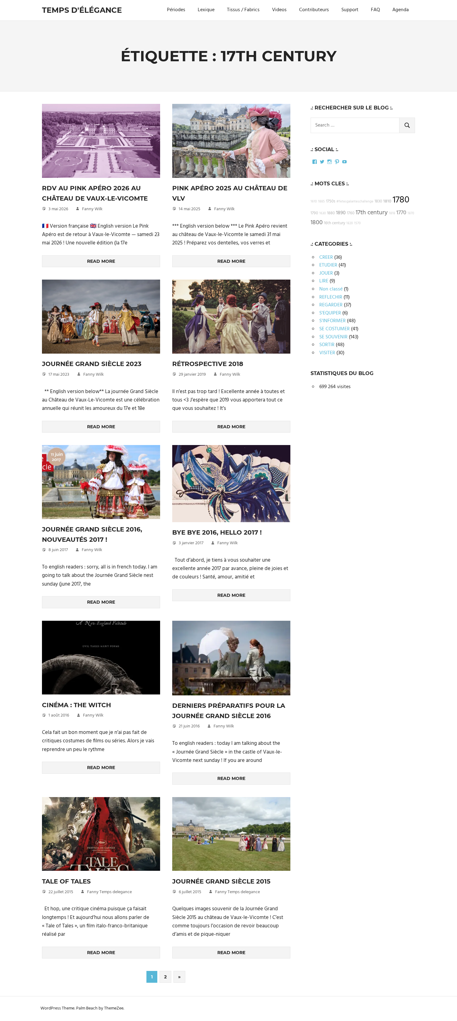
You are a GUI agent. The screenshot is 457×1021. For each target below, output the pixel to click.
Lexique (206, 10)
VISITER (327, 353)
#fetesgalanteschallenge (354, 201)
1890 (341, 213)
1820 (349, 223)
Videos (279, 10)
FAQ (375, 10)
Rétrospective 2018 (207, 364)
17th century (372, 213)
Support (349, 10)
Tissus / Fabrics (243, 10)
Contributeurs (314, 10)
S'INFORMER (332, 321)
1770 (401, 212)
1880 (331, 213)
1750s (330, 201)
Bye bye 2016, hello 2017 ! (217, 532)
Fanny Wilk (92, 209)
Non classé (331, 289)
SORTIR (327, 345)
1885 (321, 201)
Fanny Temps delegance (109, 892)
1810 (387, 201)
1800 (317, 223)
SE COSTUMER (334, 329)
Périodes (176, 10)
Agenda (400, 10)
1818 (392, 213)
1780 (401, 200)
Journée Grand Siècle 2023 (91, 364)
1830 (378, 201)
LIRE (323, 281)
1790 (314, 213)
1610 (314, 201)
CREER (326, 257)
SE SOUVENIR (333, 337)
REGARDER (331, 305)
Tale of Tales (66, 881)
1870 (411, 213)
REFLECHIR (330, 297)
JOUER (326, 273)
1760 (350, 213)
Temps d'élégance (82, 10)
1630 (322, 213)
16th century (334, 223)
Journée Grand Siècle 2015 (221, 881)
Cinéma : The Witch (76, 705)
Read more (101, 261)
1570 (357, 223)
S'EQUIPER (330, 313)
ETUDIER (328, 265)
